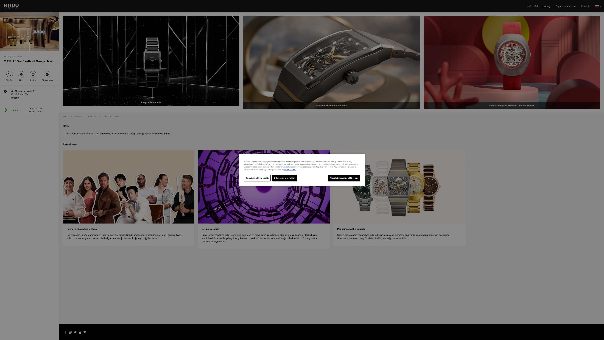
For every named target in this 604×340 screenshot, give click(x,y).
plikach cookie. (289, 169)
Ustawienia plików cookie (257, 178)
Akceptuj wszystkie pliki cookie (344, 178)
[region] (302, 170)
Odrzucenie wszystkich (284, 178)
